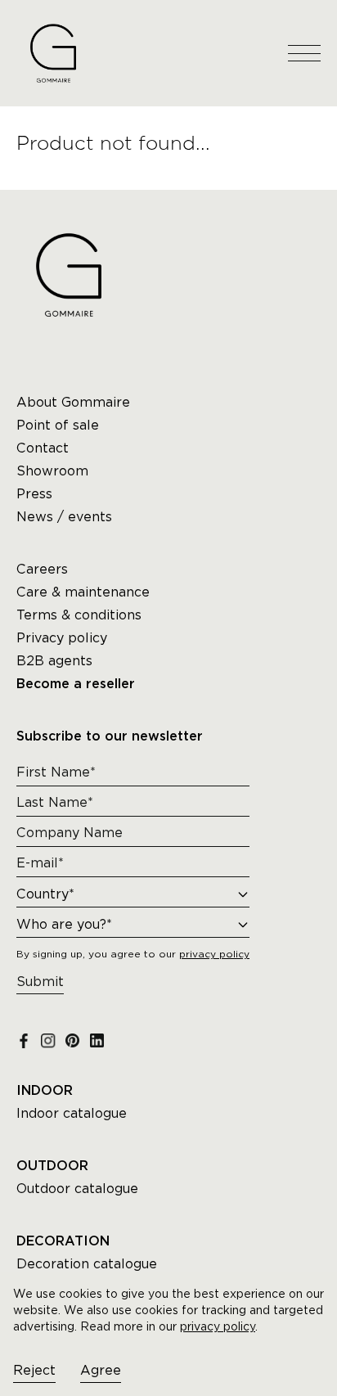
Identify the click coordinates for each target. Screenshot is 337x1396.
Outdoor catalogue (77, 1188)
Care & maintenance (83, 592)
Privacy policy (61, 638)
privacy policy (217, 1326)
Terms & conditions (79, 615)
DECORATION (63, 1241)
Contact (42, 448)
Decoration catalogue (86, 1264)
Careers (42, 569)
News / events (64, 517)
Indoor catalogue (71, 1113)
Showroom (52, 471)
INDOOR (44, 1090)
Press (34, 494)
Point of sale (57, 425)
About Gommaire (73, 402)
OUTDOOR (52, 1166)
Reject (34, 1370)
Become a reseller (75, 684)
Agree (100, 1370)
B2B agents (54, 661)
